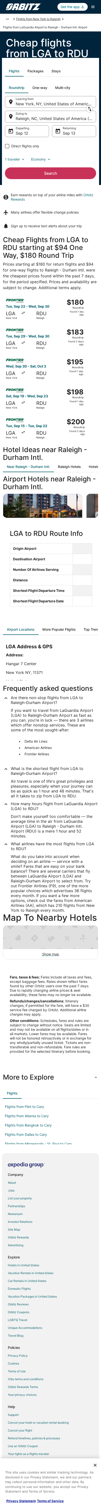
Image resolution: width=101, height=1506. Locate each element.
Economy (38, 159)
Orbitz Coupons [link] (18, 1312)
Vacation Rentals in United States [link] (30, 1273)
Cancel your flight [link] (20, 1430)
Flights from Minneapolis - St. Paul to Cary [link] (38, 1144)
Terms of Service (50, 1501)
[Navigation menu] (93, 7)
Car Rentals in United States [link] (27, 1281)
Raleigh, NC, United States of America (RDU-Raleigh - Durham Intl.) (56, 118)
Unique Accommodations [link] (25, 1328)
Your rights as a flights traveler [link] (28, 1454)
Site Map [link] (14, 1229)
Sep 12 (22, 133)
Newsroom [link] (15, 1214)
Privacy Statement (21, 1501)
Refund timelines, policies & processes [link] (34, 1438)
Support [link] (13, 1415)
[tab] (14, 71)
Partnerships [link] (16, 1206)
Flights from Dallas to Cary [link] (26, 1134)
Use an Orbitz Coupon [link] (23, 1446)
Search (50, 173)
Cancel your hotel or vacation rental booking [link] (38, 1422)
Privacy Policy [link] (18, 1355)
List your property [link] (20, 1198)
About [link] (12, 1182)
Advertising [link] (15, 1245)
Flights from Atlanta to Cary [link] (27, 1116)
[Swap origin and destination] (89, 109)
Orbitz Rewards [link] (18, 1237)
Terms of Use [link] (17, 1371)
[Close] (95, 1465)
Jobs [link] (11, 1190)
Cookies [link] (13, 1363)
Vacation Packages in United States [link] (32, 1296)
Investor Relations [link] (20, 1222)
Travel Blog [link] (15, 1335)
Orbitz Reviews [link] (18, 1304)
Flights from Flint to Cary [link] (24, 1107)
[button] (50, 1077)
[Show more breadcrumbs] (7, 19)
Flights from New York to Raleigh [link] (38, 19)
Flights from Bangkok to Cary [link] (28, 1125)
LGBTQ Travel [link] (17, 1320)
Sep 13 (69, 133)
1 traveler (12, 159)
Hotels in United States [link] (23, 1265)
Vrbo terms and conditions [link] (25, 1379)
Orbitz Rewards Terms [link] (23, 1387)
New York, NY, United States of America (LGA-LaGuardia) (56, 103)
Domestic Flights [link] (19, 1288)
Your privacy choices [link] (22, 1395)
